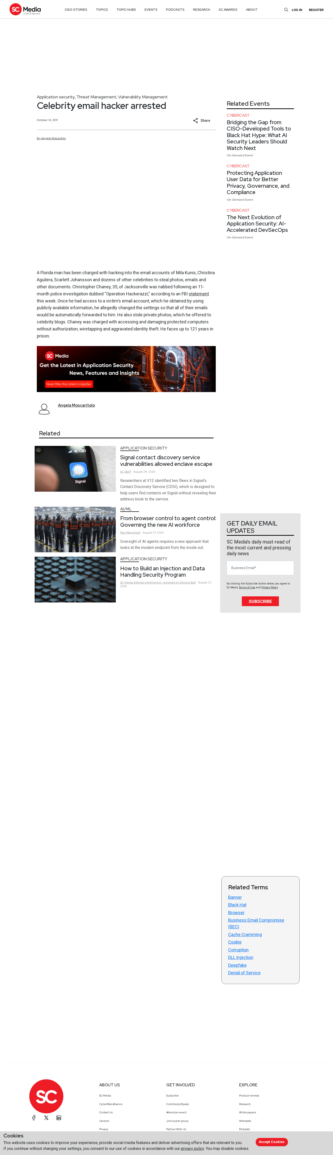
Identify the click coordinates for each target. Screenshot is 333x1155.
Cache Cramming (245, 934)
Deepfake (237, 965)
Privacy (103, 1129)
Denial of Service (244, 972)
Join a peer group (177, 1121)
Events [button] (151, 10)
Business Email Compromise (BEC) (256, 923)
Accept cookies (271, 1142)
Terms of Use (247, 587)
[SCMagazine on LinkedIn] (59, 1118)
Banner (235, 897)
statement (199, 293)
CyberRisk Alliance (110, 1104)
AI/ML (126, 509)
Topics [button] (102, 10)
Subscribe (260, 601)
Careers (104, 1121)
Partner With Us (176, 1129)
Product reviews (249, 1095)
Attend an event (176, 1112)
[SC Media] (25, 9)
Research (245, 1104)
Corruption (238, 949)
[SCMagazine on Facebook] (34, 1118)
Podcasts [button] (175, 10)
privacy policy (192, 1148)
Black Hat (237, 904)
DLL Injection (240, 957)
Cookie (235, 942)
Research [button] (201, 10)
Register (316, 10)
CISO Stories (76, 10)
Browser (236, 912)
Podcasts (244, 1129)
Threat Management (96, 97)
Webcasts (245, 1121)
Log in (297, 10)
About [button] (252, 10)
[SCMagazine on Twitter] (46, 1118)
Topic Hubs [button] (126, 10)
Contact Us (106, 1112)
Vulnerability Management (143, 97)
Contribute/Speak (177, 1104)
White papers (247, 1112)
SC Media (105, 1095)
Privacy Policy (269, 587)
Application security (56, 97)
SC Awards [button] (228, 10)
